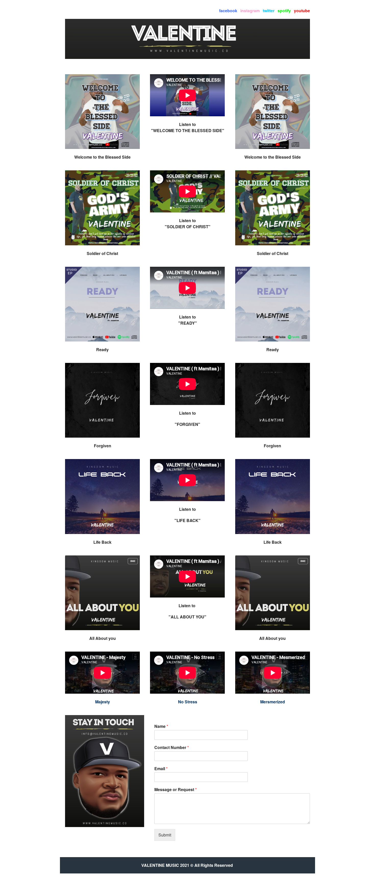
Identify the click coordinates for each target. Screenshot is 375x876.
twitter (268, 11)
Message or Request (175, 789)
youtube (302, 11)
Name (161, 726)
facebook (228, 11)
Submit (164, 835)
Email (161, 768)
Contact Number (171, 747)
